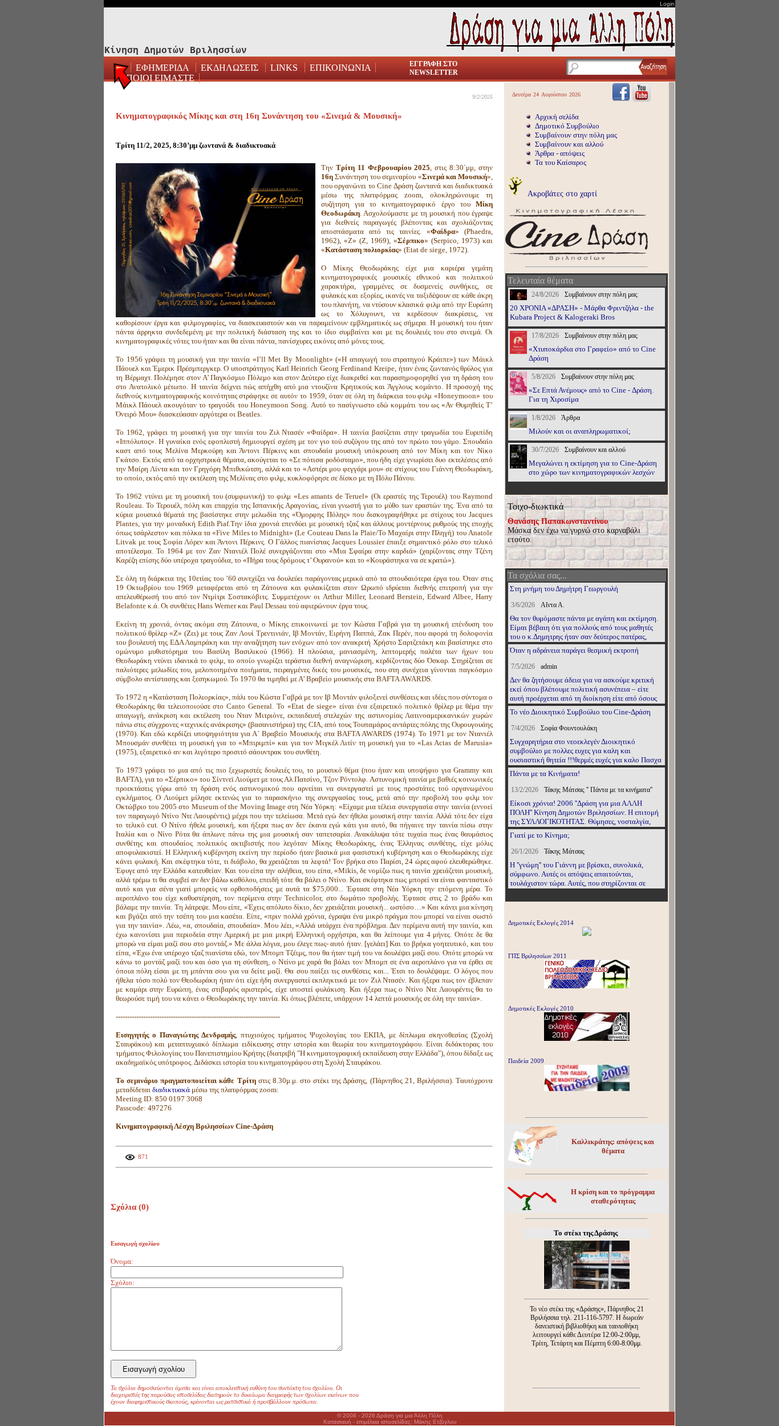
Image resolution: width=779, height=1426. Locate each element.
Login (667, 4)
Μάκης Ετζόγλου (435, 1422)
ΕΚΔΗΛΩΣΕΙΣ (229, 67)
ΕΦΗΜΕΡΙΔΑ (163, 67)
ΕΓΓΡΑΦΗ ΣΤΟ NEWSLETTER (433, 68)
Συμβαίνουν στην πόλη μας (576, 135)
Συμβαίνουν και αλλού (569, 144)
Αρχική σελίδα (557, 116)
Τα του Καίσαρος (560, 162)
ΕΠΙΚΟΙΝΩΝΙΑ (340, 67)
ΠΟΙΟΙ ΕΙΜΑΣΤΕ (160, 78)
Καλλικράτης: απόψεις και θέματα (612, 1146)
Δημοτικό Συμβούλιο (567, 126)
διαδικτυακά (172, 1089)
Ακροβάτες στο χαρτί (561, 193)
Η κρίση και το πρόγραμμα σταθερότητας (613, 1196)
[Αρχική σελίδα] (123, 80)
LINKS (284, 67)
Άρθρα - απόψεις (560, 153)
